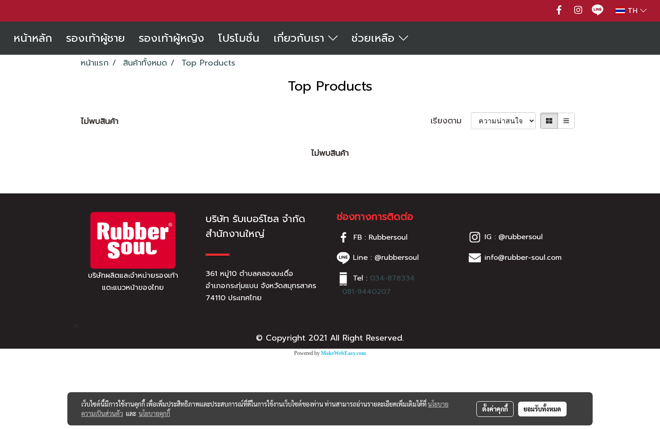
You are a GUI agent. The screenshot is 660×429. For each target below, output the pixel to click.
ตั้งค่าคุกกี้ (495, 409)
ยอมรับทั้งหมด (542, 409)
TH (632, 10)
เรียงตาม (451, 121)
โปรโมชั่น (239, 38)
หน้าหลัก (32, 38)
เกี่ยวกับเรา (300, 38)
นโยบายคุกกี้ (154, 413)
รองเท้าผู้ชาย (95, 38)
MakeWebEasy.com (343, 353)
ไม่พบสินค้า (100, 121)
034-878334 (392, 278)
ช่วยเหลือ (375, 38)
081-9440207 (366, 291)
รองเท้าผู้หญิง (171, 38)
